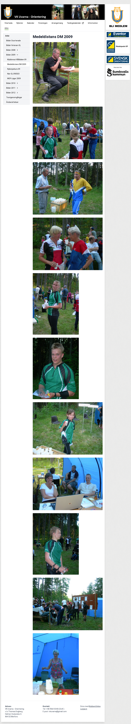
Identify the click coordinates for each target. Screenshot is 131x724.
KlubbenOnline (95, 706)
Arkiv (7, 36)
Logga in (83, 709)
